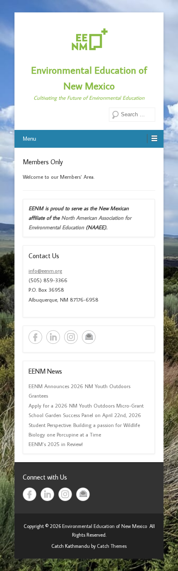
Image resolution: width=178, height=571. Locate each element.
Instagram (71, 337)
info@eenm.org (45, 270)
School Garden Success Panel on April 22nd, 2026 (85, 415)
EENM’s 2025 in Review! (56, 444)
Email (89, 337)
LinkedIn (53, 337)
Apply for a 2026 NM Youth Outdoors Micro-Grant (86, 405)
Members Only (43, 162)
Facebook (35, 337)
